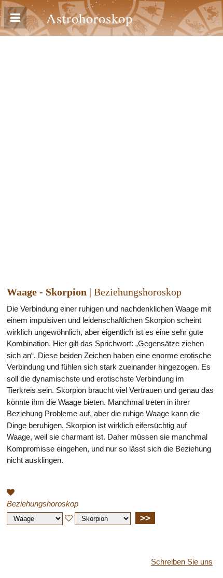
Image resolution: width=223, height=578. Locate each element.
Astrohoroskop (89, 18)
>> (145, 518)
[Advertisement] (111, 152)
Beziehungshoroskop (42, 503)
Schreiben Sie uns (182, 561)
